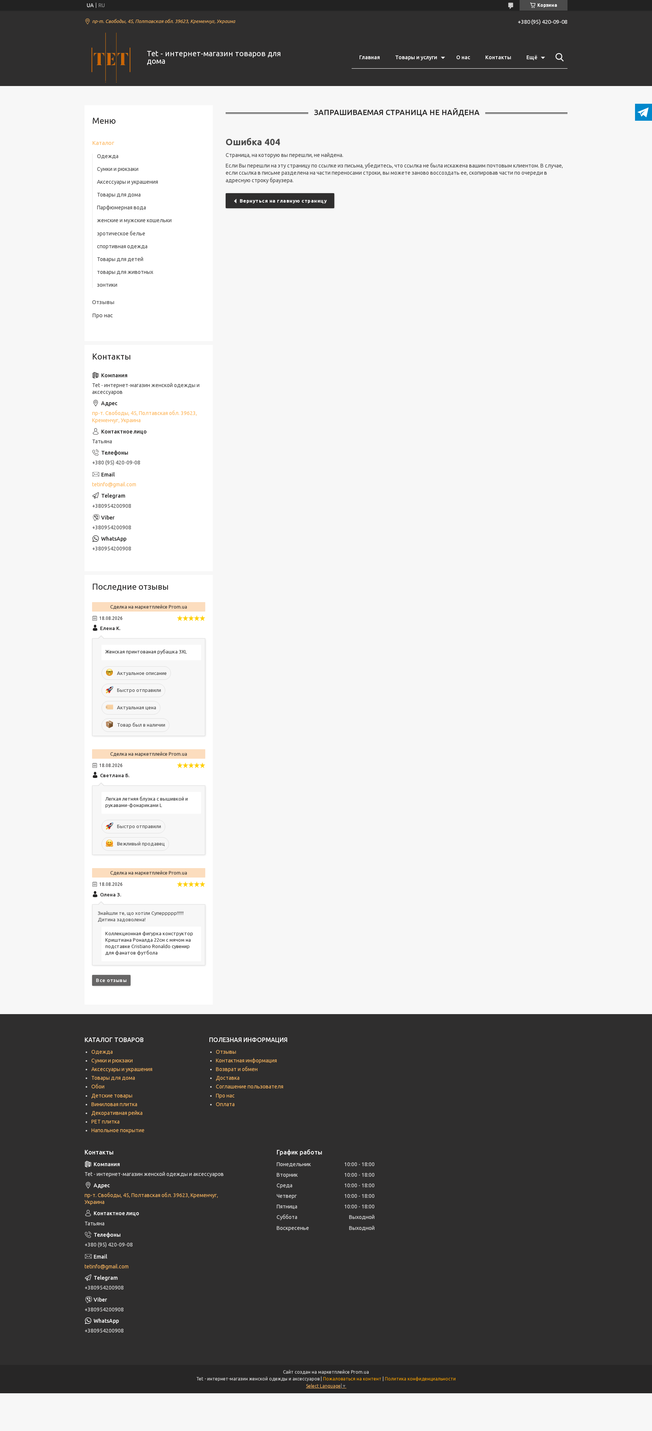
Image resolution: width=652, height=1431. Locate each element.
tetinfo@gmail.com (114, 484)
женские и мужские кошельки (134, 220)
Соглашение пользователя (249, 1087)
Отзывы (103, 302)
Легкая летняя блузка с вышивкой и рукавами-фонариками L (146, 802)
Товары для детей (120, 259)
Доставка (228, 1078)
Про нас (102, 315)
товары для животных (125, 272)
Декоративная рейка (117, 1113)
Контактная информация (246, 1060)
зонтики (107, 285)
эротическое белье (121, 234)
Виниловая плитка (114, 1104)
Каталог (103, 143)
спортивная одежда (122, 246)
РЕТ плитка (105, 1122)
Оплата (225, 1104)
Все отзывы (111, 980)
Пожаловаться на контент (352, 1378)
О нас (463, 57)
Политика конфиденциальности (420, 1378)
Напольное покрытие (118, 1130)
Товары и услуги (416, 57)
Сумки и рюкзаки (117, 169)
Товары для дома (119, 195)
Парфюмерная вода (121, 207)
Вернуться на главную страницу (283, 200)
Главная (369, 57)
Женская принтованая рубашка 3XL (146, 651)
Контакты (498, 57)
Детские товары (111, 1096)
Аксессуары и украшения (127, 182)
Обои (98, 1087)
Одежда (107, 156)
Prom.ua (360, 1372)
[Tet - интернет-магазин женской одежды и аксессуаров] (111, 57)
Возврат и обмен (237, 1069)
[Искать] (558, 57)
